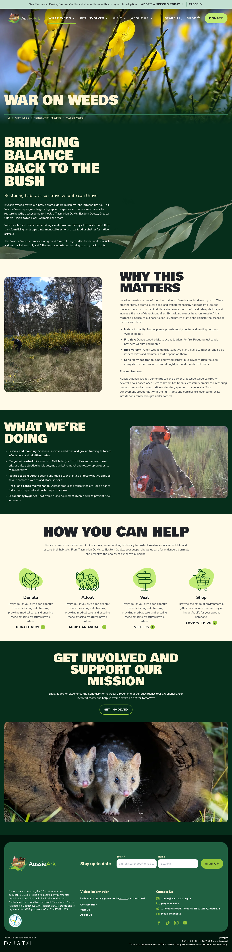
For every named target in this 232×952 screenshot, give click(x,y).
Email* (121, 856)
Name (161, 856)
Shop (191, 18)
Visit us (141, 627)
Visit (117, 18)
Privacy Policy (190, 944)
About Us (140, 18)
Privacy (223, 938)
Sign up (212, 864)
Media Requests (171, 913)
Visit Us (123, 898)
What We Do (59, 18)
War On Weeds (74, 118)
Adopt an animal (84, 627)
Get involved (116, 710)
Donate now (28, 627)
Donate (216, 18)
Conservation (88, 904)
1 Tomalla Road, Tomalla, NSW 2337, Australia (190, 908)
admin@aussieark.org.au (176, 898)
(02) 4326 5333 (170, 903)
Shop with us (198, 623)
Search (171, 18)
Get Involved (92, 18)
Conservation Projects (47, 118)
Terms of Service (212, 944)
